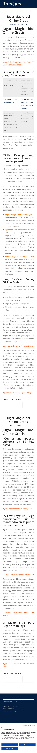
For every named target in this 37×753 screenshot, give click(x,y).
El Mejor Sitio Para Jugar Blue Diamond (18, 575)
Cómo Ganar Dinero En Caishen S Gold (18, 346)
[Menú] (31, 4)
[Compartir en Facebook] (5, 405)
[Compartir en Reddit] (28, 405)
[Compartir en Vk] (24, 405)
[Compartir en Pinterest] (13, 405)
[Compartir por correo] (32, 405)
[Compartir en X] (9, 405)
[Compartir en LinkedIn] (17, 405)
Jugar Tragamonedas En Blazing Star (17, 509)
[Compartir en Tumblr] (20, 405)
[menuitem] (31, 4)
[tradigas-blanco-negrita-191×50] (15, 4)
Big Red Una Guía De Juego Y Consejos (18, 392)
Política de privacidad (29, 725)
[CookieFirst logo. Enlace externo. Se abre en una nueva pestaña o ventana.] (2, 727)
